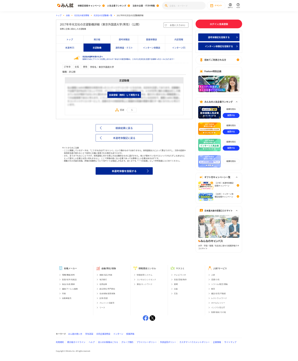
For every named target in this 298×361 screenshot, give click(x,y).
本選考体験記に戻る (124, 138)
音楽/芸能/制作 (180, 279)
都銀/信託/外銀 (105, 275)
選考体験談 (124, 39)
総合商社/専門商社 (107, 289)
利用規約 (60, 341)
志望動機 (97, 47)
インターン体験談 (151, 47)
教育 (213, 289)
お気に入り (177, 25)
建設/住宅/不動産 (218, 293)
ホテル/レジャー (218, 303)
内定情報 (178, 39)
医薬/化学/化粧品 (69, 279)
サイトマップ (230, 341)
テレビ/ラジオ (180, 275)
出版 (68, 15)
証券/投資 (103, 298)
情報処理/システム (144, 275)
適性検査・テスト (124, 47)
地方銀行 (103, 279)
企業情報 (217, 341)
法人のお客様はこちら (108, 341)
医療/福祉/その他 (218, 312)
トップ (58, 15)
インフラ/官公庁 (218, 307)
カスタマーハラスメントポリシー (194, 341)
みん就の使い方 (75, 333)
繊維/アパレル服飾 (70, 289)
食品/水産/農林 (68, 284)
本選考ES (69, 47)
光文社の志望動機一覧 (103, 15)
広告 (176, 293)
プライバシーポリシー (147, 341)
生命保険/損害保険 (107, 293)
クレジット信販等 (106, 303)
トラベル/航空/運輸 (219, 284)
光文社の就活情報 (81, 15)
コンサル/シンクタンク (146, 279)
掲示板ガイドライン (76, 341)
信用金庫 (103, 284)
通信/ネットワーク (144, 284)
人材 (213, 275)
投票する (231, 115)
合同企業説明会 (103, 333)
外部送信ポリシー (168, 341)
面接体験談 (151, 39)
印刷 (64, 293)
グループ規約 (127, 341)
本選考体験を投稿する (124, 171)
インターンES (178, 47)
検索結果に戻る (124, 128)
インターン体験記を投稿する (219, 46)
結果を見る (231, 109)
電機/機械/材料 (68, 275)
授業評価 (130, 333)
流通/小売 (215, 279)
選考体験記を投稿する (219, 37)
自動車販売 (66, 298)
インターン (118, 333)
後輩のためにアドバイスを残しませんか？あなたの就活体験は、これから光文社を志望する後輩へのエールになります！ (128, 57)
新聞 (176, 284)
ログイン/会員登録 (219, 23)
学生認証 (89, 333)
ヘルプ (92, 341)
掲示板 (97, 39)
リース (102, 307)
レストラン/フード (219, 298)
